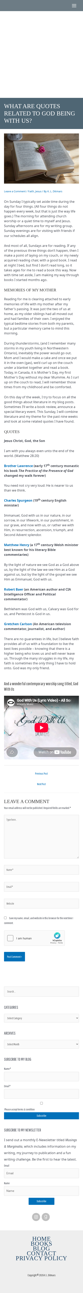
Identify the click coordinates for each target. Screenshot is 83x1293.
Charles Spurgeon (18, 500)
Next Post (41, 784)
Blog (41, 1248)
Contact (41, 1253)
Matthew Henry (16, 545)
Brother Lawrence (18, 466)
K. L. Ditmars (41, 42)
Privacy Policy (41, 1258)
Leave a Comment (15, 191)
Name (7, 1183)
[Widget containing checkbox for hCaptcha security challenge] (34, 938)
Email (6, 1165)
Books (41, 1243)
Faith (31, 191)
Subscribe (41, 1201)
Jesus (38, 191)
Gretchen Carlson (18, 624)
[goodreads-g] (46, 1217)
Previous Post (41, 773)
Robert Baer (13, 589)
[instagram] (36, 1217)
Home (41, 1238)
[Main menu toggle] (74, 6)
